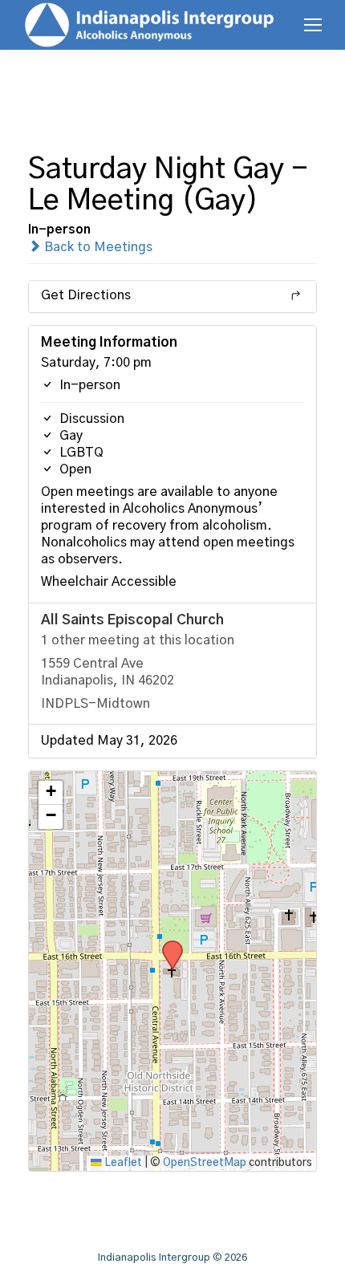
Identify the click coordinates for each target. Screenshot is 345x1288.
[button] (167, 945)
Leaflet (122, 1162)
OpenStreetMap (204, 1162)
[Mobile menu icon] (313, 25)
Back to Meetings (96, 247)
